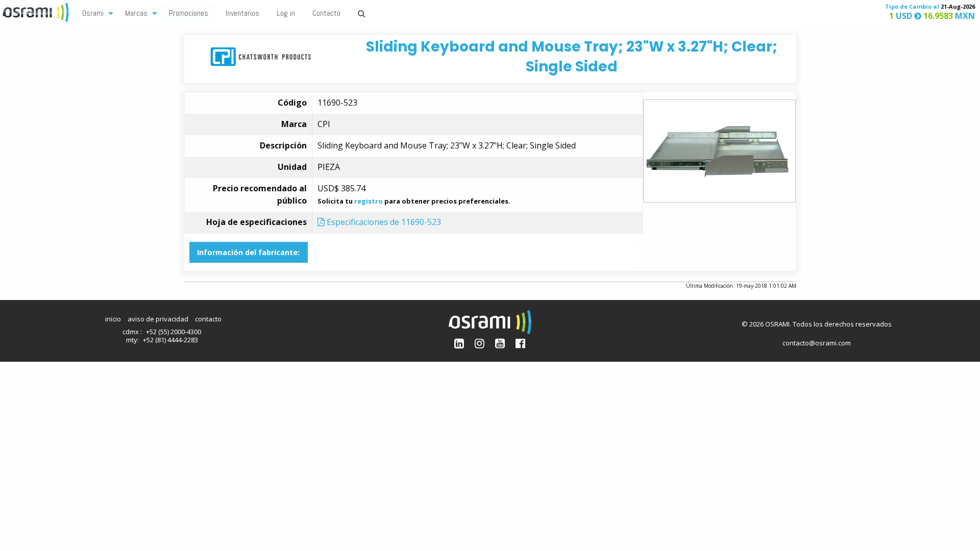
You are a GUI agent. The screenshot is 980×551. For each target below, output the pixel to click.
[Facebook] (520, 343)
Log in (286, 13)
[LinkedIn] (459, 343)
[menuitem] (95, 12)
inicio (113, 318)
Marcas (136, 13)
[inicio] (37, 11)
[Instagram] (479, 343)
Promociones (188, 13)
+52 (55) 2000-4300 (173, 332)
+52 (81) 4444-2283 (170, 340)
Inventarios (242, 13)
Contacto (326, 13)
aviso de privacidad (158, 318)
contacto (208, 318)
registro (368, 201)
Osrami (93, 13)
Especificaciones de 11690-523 (383, 222)
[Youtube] (500, 343)
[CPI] (260, 56)
